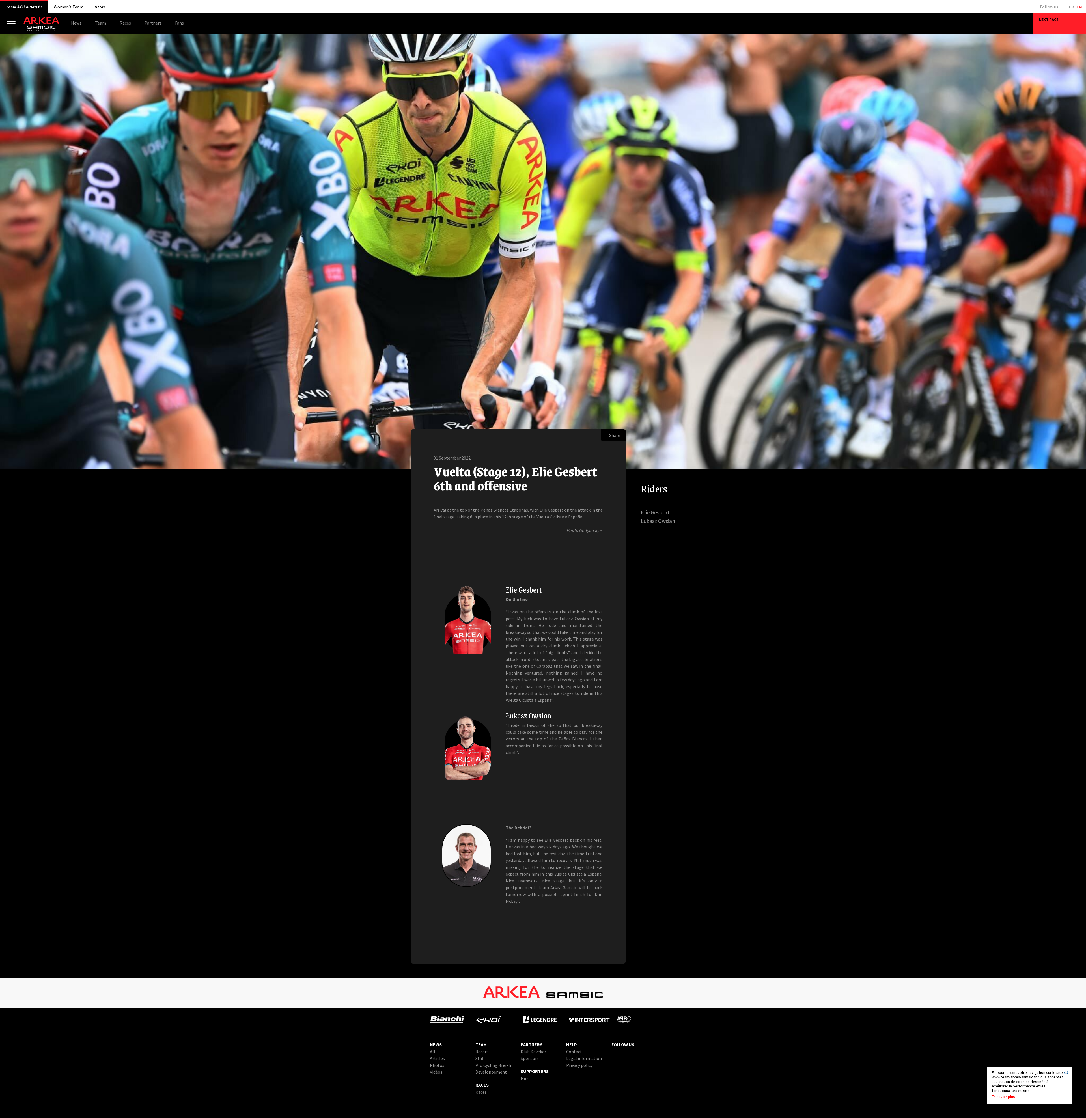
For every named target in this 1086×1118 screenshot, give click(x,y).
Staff (479, 1058)
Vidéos (436, 1072)
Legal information (584, 1058)
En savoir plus (1003, 1096)
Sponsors (530, 1058)
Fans (525, 1078)
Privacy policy (579, 1065)
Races (481, 1092)
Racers (481, 1051)
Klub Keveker (533, 1051)
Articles (437, 1058)
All (432, 1051)
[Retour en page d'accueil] (41, 29)
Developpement (491, 1072)
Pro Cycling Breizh (493, 1065)
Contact (574, 1051)
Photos (437, 1065)
